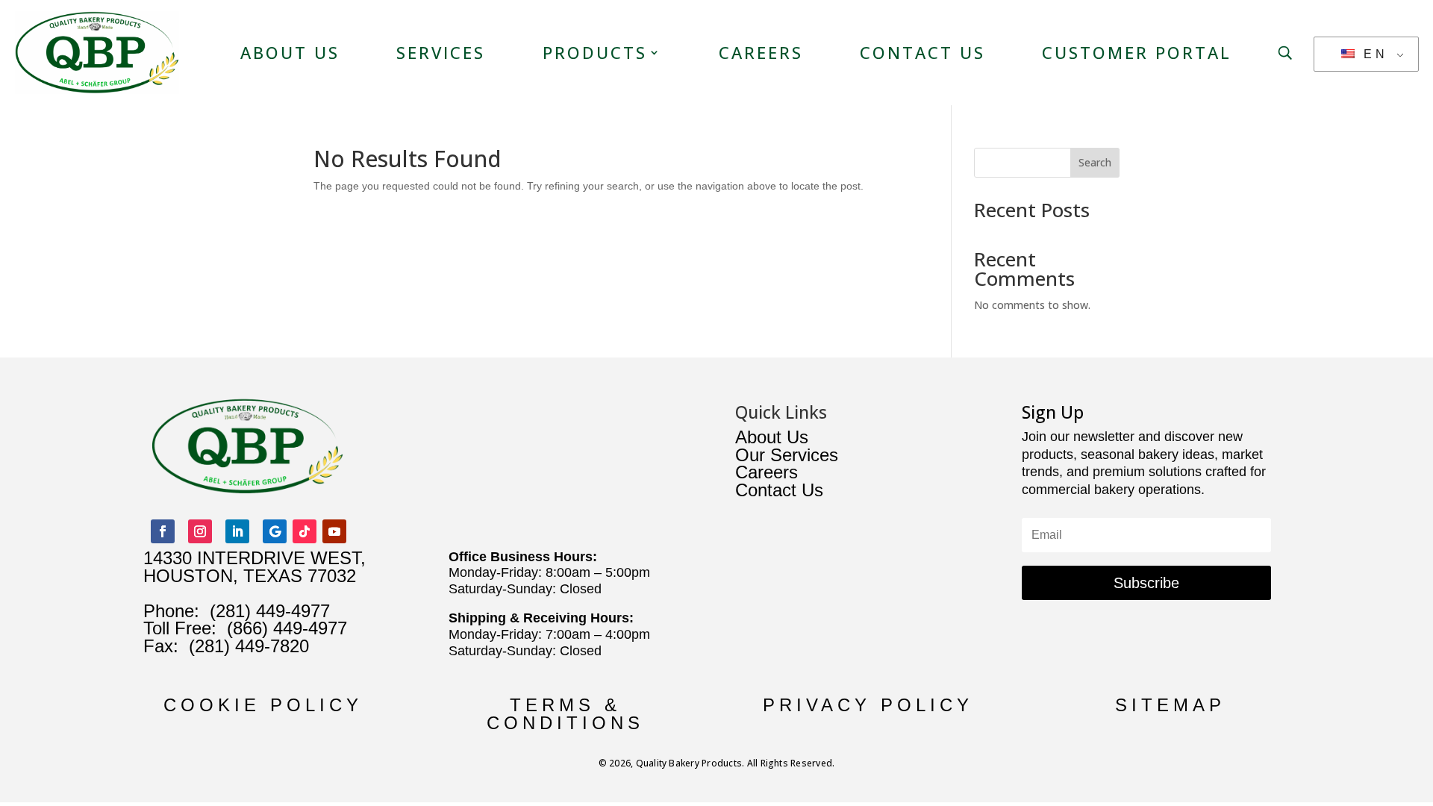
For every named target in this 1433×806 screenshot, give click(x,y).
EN (1372, 54)
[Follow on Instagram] (200, 531)
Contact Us (922, 52)
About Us (290, 52)
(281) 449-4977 (270, 611)
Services (440, 52)
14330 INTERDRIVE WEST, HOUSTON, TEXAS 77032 (254, 567)
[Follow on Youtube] (334, 531)
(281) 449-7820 (243, 646)
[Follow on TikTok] (304, 531)
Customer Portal (1136, 52)
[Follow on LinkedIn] (237, 531)
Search (1094, 162)
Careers (761, 52)
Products (595, 52)
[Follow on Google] (275, 531)
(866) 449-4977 (287, 628)
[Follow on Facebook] (163, 531)
